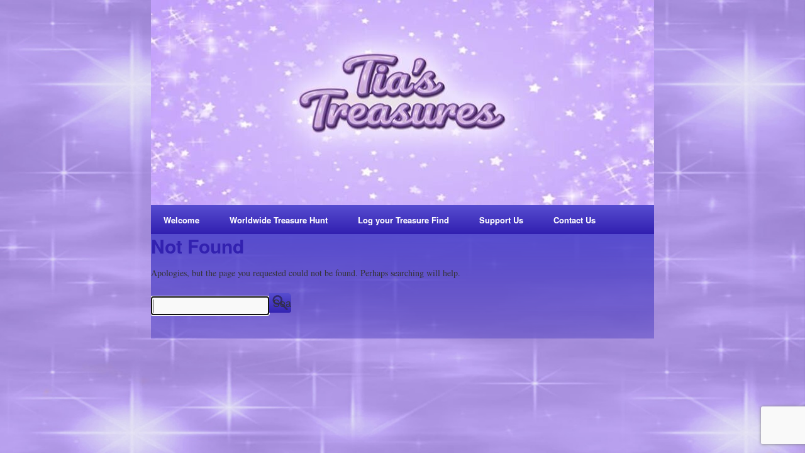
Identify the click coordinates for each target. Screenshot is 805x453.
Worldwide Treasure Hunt (279, 220)
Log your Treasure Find (403, 220)
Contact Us (574, 220)
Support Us (501, 220)
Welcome (181, 220)
